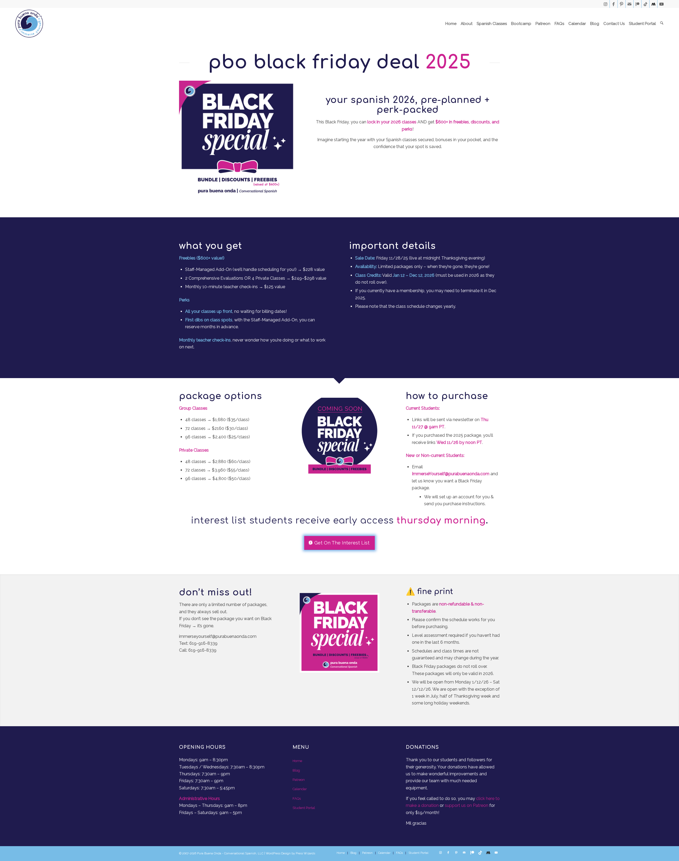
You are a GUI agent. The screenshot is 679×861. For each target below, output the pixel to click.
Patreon (299, 780)
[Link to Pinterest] (621, 4)
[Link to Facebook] (613, 4)
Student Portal (304, 808)
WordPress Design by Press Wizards (290, 853)
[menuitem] (451, 23)
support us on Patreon (466, 805)
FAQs (297, 799)
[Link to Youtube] (661, 4)
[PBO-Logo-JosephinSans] (29, 23)
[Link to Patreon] (637, 4)
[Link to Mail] (629, 4)
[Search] (661, 23)
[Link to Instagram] (606, 4)
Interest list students (242, 521)
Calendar (300, 789)
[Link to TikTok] (645, 4)
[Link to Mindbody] (653, 4)
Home (297, 761)
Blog (296, 770)
